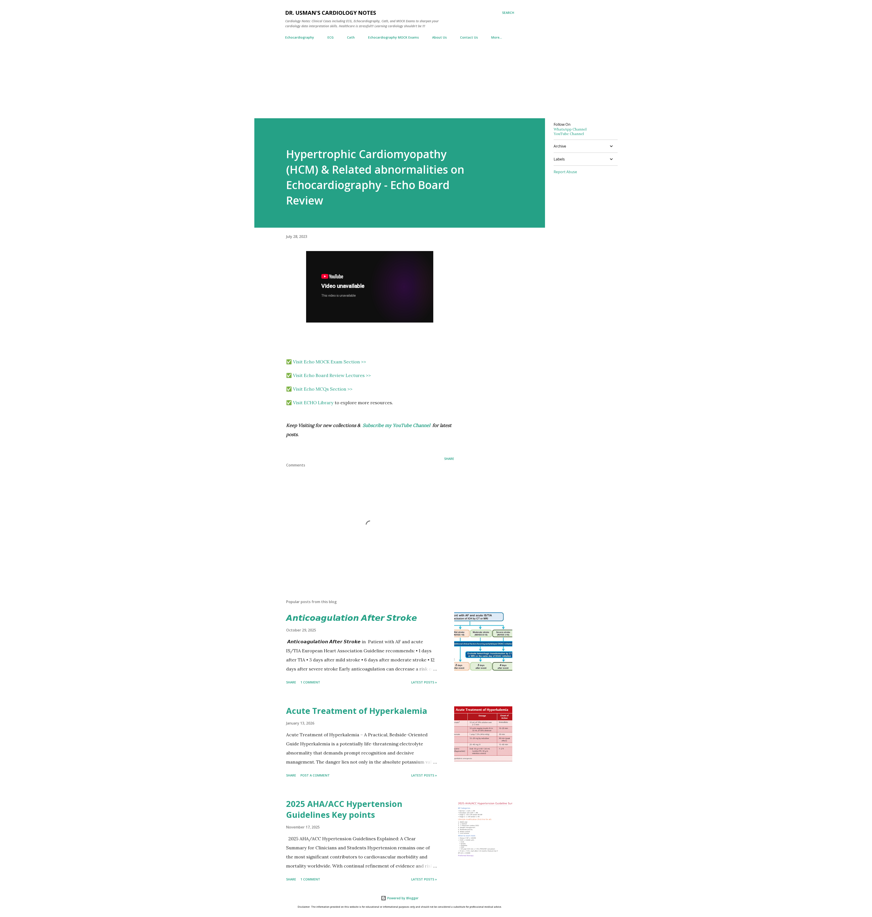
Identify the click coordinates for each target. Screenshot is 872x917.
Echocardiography (299, 37)
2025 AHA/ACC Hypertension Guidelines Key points (344, 809)
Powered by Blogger (402, 898)
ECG (330, 37)
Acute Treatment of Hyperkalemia (356, 710)
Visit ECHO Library (313, 402)
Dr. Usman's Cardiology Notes (330, 12)
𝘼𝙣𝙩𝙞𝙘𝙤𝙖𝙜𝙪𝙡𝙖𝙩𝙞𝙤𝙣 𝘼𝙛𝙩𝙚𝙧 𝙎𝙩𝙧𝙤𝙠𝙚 (351, 617)
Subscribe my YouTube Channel (396, 425)
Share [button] (449, 458)
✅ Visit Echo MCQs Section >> (319, 389)
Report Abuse (565, 171)
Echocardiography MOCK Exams (393, 37)
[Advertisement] (436, 84)
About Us (439, 37)
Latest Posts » (424, 682)
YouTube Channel (569, 133)
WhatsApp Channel (570, 129)
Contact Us (469, 37)
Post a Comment (315, 775)
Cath (351, 37)
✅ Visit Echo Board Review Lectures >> (328, 375)
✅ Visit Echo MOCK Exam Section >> (326, 362)
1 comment (310, 682)
